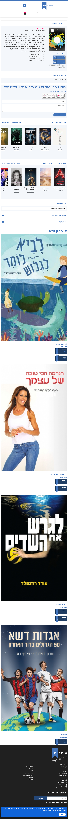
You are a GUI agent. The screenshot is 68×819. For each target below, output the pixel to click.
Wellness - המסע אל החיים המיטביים (30, 189)
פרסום (59, 115)
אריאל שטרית (45, 190)
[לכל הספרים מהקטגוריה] (3, 122)
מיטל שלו (16, 192)
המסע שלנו (45, 188)
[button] (24, 5)
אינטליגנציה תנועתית (59, 188)
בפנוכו (60, 147)
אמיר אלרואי (30, 192)
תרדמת (31, 147)
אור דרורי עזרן (60, 190)
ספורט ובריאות (35, 30)
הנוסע (45, 147)
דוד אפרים (16, 150)
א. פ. (30, 150)
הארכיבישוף (16, 147)
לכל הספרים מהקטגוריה (12, 123)
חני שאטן (59, 150)
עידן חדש (27, 30)
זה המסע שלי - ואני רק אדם (16, 189)
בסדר (62, 814)
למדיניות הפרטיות (47, 811)
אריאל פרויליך (45, 150)
